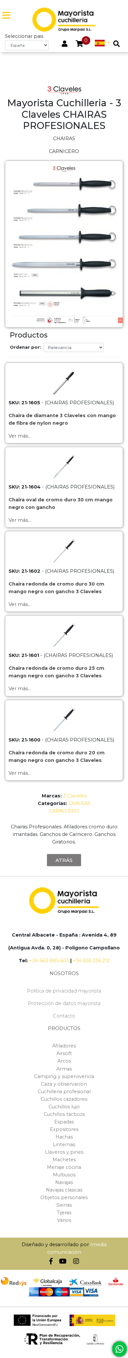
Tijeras (64, 1213)
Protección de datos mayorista (64, 1003)
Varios (64, 1220)
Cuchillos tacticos (64, 1114)
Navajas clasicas (64, 1190)
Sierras (64, 1205)
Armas (64, 1069)
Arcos (64, 1061)
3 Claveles (75, 796)
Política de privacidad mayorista (64, 991)
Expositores (64, 1129)
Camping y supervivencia (64, 1076)
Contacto (64, 1016)
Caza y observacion (64, 1084)
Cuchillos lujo (64, 1107)
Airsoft (64, 1053)
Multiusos (64, 1175)
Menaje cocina (64, 1167)
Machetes (64, 1160)
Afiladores (64, 1046)
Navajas (64, 1182)
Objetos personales (64, 1197)
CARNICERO (64, 811)
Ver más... (20, 436)
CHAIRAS (80, 803)
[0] (79, 44)
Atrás (64, 860)
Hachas (64, 1137)
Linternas (64, 1144)
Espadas (64, 1122)
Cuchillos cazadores (64, 1099)
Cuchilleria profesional (64, 1091)
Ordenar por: (25, 347)
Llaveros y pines (64, 1152)
